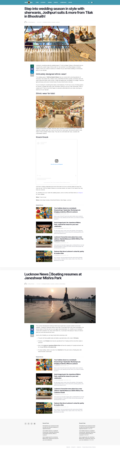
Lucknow (43, 2)
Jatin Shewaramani (59, 228)
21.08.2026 (66, 228)
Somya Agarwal (31, 22)
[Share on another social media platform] (32, 75)
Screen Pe (73, 447)
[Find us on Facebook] (25, 424)
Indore (70, 2)
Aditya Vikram (31, 283)
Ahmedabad (63, 2)
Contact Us (79, 447)
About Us (68, 447)
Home (37, 2)
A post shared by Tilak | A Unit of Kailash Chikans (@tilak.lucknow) (57, 182)
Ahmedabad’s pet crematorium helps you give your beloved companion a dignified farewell (51, 427)
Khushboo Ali (58, 213)
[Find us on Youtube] (34, 424)
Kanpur (56, 2)
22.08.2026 (64, 213)
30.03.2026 (39, 22)
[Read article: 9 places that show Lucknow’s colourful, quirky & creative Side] (44, 256)
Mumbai (50, 2)
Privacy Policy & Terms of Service (89, 447)
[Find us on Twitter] (28, 424)
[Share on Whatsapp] (32, 66)
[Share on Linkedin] (32, 72)
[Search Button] (88, 2)
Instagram (80, 192)
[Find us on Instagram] (31, 424)
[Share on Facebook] (32, 69)
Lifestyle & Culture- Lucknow (49, 22)
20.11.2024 (38, 283)
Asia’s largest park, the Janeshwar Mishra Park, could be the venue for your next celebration (67, 224)
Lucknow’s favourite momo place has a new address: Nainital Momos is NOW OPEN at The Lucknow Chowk (68, 239)
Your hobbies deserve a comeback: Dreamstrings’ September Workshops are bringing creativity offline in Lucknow (67, 210)
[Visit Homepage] (28, 2)
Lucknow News (62, 283)
